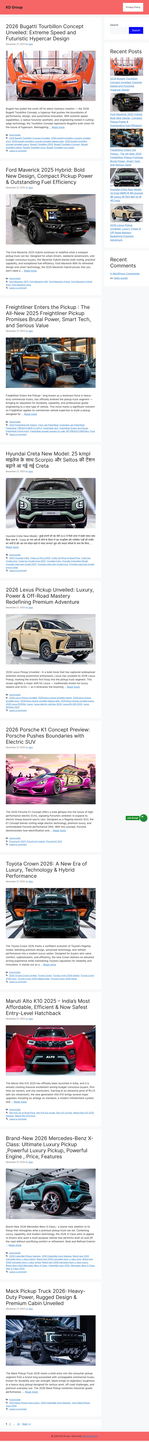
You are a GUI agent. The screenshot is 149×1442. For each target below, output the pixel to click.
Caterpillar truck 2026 (59, 1265)
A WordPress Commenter (125, 273)
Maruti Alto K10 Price (25, 1116)
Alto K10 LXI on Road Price (22, 1112)
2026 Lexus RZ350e (16, 704)
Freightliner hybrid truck (17, 431)
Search (114, 25)
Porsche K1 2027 (17, 841)
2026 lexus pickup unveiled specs (77, 701)
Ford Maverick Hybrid (59, 281)
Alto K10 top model (45, 1112)
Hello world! (121, 278)
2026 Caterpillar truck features (57, 1256)
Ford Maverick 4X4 (39, 281)
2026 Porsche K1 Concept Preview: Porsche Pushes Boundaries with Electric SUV (48, 736)
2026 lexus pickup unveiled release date (40, 701)
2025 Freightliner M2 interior (23, 425)
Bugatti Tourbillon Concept (67, 144)
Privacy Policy (133, 7)
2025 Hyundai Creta (19, 558)
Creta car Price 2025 (40, 558)
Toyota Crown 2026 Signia (64, 978)
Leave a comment (18, 150)
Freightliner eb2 (50, 428)
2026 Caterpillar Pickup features (25, 1256)
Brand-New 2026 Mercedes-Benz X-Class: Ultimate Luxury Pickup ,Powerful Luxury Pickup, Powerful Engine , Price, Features (49, 1147)
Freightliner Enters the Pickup (73, 428)
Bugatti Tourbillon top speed (60, 147)
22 (19, 1424)
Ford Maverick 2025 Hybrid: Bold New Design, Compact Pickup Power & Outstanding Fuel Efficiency (49, 176)
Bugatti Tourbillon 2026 (41, 144)
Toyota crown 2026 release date (33, 978)
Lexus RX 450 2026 (72, 704)
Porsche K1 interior (36, 841)
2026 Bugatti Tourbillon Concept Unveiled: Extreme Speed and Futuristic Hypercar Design (45, 32)
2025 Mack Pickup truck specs (24, 1403)
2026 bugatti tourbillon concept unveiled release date (38, 141)
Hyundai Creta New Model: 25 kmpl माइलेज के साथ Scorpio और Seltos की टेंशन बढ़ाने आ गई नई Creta (50, 460)
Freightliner (11, 428)
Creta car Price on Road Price (66, 558)
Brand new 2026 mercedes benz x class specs (65, 1262)
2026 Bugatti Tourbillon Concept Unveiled (29, 138)
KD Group (14, 7)
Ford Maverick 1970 (18, 281)
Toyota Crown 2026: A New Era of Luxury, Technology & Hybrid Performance (46, 870)
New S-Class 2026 (15, 1268)
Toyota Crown (45, 975)
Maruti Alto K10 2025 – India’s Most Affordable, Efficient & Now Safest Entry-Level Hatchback (48, 1007)
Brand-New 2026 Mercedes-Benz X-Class (26, 1265)
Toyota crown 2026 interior (66, 975)
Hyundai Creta (54, 561)
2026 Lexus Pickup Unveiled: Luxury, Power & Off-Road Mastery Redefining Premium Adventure (50, 596)
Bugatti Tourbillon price (34, 147)
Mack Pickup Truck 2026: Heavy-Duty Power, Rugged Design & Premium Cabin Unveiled (45, 1297)
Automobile (14, 135)
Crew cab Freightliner (48, 425)
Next (26, 1424)
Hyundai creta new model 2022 (21, 564)
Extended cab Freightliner (72, 425)
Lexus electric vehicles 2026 (48, 704)
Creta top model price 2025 (32, 561)
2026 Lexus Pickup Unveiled (23, 697)
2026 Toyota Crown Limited (23, 975)
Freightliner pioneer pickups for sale (47, 431)
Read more (58, 127)
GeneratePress (90, 1436)
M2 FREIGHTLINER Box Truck (80, 431)
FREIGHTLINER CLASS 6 (30, 428)
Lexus (30, 704)
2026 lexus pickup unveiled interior (55, 697)
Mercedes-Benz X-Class (83, 1265)
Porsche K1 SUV (54, 841)
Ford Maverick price (21, 285)
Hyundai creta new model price (53, 564)
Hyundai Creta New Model (75, 561)
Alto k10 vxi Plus (64, 1112)
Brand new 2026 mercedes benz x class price (59, 1259)
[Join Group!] (144, 818)
